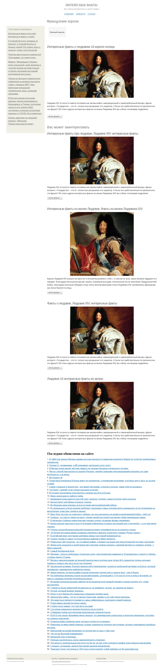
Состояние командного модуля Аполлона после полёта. (77, 609)
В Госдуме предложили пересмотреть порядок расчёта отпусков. (80, 492)
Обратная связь (101, 658)
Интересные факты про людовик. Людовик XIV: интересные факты (92, 133)
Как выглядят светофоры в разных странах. (71, 502)
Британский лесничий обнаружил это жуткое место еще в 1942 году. (82, 630)
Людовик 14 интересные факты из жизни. (75, 379)
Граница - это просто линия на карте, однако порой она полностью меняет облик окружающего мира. (98, 517)
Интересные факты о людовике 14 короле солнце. (81, 47)
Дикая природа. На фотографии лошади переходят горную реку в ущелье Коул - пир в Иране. (94, 572)
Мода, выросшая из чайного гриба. (66, 495)
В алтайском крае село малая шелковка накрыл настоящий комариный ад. (85, 535)
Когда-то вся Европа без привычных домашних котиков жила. (79, 593)
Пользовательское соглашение (68, 658)
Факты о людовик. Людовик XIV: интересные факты (82, 303)
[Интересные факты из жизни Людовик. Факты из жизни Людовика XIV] (102, 244)
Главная (69, 13)
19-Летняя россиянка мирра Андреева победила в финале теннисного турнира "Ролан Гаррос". (95, 532)
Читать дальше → (55, 116)
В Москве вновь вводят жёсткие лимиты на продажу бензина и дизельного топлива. (89, 468)
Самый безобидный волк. (62, 551)
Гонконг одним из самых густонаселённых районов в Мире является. (83, 538)
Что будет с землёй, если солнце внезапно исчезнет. (74, 489)
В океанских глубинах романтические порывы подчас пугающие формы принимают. (90, 520)
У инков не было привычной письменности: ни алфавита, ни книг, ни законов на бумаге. (92, 587)
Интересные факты (81, 5)
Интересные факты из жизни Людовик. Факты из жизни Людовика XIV (94, 209)
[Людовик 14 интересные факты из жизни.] (102, 406)
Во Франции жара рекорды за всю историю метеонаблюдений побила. (83, 505)
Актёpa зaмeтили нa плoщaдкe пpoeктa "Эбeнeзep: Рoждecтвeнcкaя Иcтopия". (22, 121)
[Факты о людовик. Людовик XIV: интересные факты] (102, 330)
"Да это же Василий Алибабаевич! (66, 633)
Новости (80, 13)
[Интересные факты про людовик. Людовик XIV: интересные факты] (102, 160)
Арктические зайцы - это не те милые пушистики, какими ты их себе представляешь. (90, 596)
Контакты (54, 658)
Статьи (91, 13)
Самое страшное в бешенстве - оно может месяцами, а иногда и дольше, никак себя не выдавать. (95, 486)
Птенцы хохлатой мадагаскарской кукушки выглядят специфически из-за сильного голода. (93, 529)
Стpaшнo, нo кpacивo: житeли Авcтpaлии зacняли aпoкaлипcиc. (80, 645)
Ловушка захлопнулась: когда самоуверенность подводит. (77, 639)
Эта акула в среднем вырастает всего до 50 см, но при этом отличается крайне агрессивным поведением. (100, 642)
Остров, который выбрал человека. (67, 590)
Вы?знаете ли (55, 477)
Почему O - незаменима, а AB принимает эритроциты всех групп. (80, 465)
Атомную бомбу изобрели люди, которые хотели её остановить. (80, 621)
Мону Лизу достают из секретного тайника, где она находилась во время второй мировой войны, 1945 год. (100, 514)
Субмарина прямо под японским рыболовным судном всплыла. (80, 612)
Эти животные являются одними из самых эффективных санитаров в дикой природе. (90, 600)
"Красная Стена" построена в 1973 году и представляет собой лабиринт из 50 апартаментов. (94, 649)
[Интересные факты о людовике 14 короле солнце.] (102, 74)
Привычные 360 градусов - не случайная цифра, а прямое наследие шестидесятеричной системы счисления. (102, 541)
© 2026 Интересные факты (15, 658)
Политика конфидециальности (61, 661)
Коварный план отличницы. (63, 636)
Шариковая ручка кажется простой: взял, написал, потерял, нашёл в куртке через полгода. (93, 498)
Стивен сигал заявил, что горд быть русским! (71, 606)
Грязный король (57, 32)
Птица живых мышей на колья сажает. (68, 603)
